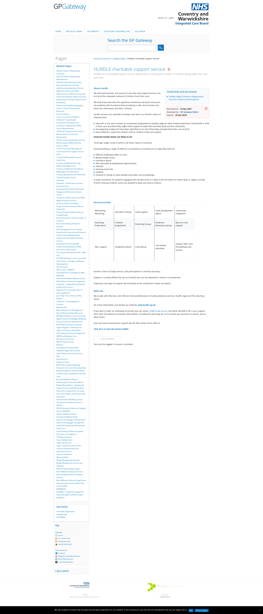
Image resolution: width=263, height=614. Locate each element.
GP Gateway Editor (189, 112)
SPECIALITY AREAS (74, 31)
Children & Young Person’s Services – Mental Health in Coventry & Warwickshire (70, 134)
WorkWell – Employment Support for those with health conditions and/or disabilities (70, 495)
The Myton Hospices (64, 437)
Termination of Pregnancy (66, 434)
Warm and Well (62, 457)
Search (161, 48)
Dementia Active (62, 186)
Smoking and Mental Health (67, 417)
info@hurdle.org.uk (157, 311)
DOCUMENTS (93, 31)
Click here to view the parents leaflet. (111, 329)
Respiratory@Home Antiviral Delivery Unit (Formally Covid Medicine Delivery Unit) (71, 374)
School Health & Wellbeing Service (69, 399)
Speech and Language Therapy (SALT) (70, 420)
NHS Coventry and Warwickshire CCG (84, 597)
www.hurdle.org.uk (146, 305)
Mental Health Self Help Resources (69, 313)
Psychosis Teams (62, 362)
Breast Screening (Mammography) (69, 105)
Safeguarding (61, 514)
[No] (259, 610)
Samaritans (60, 397)
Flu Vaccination (62, 267)
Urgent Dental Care (63, 443)
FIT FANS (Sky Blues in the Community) (71, 258)
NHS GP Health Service (65, 342)
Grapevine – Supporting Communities (70, 284)
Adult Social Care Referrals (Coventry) (70, 94)
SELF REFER (140, 31)
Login (171, 17)
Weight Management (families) (68, 460)
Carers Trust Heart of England (67, 117)
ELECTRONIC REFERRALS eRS (117, 31)
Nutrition (59, 345)
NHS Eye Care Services (65, 339)
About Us (162, 17)
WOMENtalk (61, 489)
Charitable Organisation (65, 511)
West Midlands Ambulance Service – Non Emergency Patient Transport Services (70, 474)
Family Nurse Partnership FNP (67, 244)
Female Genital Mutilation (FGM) (68, 247)
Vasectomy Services (64, 451)
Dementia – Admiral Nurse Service (69, 183)
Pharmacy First (62, 359)
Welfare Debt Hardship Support (68, 469)
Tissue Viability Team (64, 440)
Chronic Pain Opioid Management (69, 148)
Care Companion (62, 114)
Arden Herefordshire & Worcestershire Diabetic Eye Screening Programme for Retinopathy (71, 100)
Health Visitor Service (64, 287)
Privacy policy (201, 610)
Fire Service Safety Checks (66, 249)
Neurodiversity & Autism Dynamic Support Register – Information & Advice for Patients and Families (69, 327)
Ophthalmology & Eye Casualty (68, 350)
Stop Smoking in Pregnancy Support (70, 431)
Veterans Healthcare (64, 454)
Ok (191, 610)
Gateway (69, 6)
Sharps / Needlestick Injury (66, 414)
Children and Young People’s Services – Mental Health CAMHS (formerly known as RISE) (71, 143)
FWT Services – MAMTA (65, 270)
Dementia (60, 180)
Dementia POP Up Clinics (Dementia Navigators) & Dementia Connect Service (70, 192)
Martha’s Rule (61, 307)
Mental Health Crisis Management (69, 310)
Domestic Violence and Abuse (67, 203)
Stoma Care (60, 428)
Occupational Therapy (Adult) (67, 347)
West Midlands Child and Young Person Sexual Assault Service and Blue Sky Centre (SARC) (71, 483)
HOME (58, 31)
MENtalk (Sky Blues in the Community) (70, 316)
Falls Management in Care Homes (69, 229)
